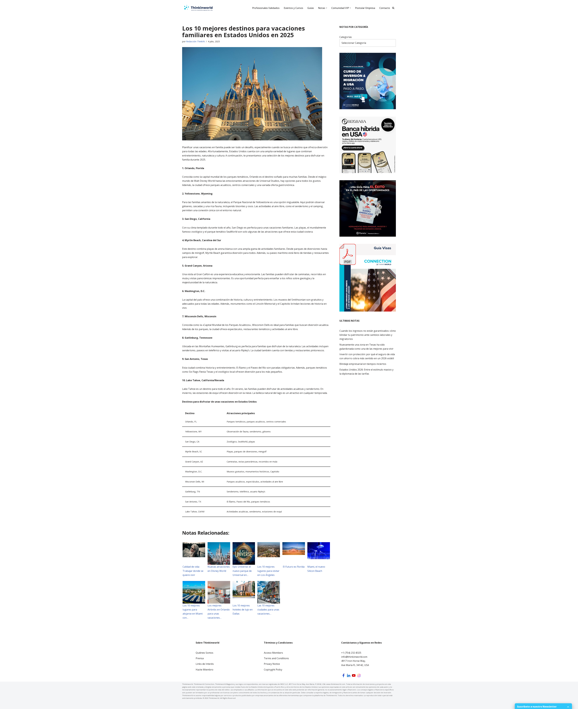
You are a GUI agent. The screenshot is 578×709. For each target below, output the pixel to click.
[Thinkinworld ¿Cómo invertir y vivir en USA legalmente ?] (198, 8)
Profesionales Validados (266, 8)
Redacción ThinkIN (195, 41)
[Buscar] (393, 8)
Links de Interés (205, 664)
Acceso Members (273, 652)
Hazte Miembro (204, 669)
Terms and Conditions (276, 658)
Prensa (200, 658)
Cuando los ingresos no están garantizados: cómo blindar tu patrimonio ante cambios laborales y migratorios (367, 335)
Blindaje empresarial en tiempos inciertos (362, 364)
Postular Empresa (365, 8)
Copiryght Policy (273, 669)
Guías (310, 8)
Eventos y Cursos (293, 8)
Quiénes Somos (204, 652)
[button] (326, 8)
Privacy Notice (272, 664)
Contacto (384, 8)
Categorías (345, 37)
